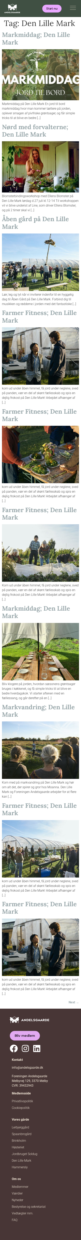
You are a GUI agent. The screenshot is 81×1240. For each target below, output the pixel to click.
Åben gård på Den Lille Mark (35, 222)
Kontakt (17, 1060)
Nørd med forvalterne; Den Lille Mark (35, 130)
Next (74, 1002)
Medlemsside (21, 1093)
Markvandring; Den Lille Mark (38, 710)
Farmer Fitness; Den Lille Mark (39, 316)
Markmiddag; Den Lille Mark (36, 38)
